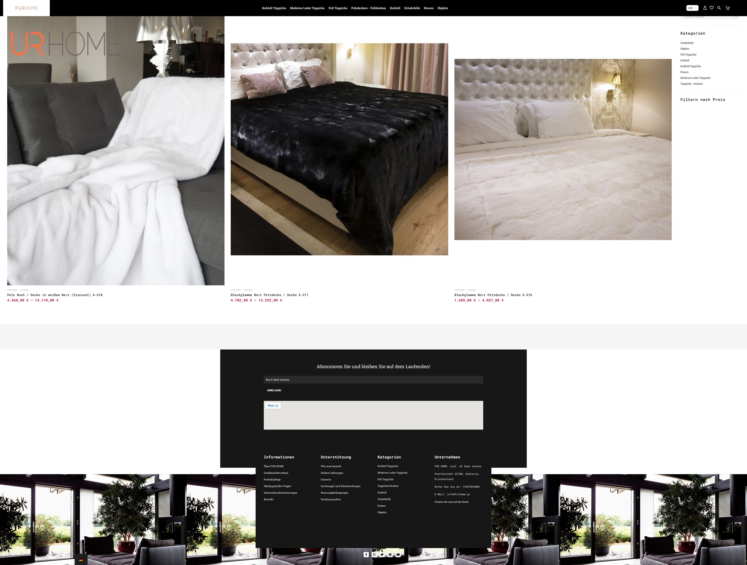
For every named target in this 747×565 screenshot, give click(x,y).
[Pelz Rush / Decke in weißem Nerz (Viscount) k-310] (115, 149)
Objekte (443, 8)
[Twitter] (382, 554)
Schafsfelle (412, 8)
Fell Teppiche (338, 8)
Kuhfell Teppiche (274, 8)
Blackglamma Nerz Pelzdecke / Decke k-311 (270, 295)
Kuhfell (395, 8)
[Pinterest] (390, 554)
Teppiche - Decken (691, 83)
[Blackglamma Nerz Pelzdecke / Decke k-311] (339, 149)
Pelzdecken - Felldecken (368, 8)
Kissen (429, 8)
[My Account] (705, 8)
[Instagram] (374, 554)
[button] (719, 8)
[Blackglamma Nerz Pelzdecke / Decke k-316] (563, 149)
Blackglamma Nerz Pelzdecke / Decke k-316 (493, 295)
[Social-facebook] (366, 554)
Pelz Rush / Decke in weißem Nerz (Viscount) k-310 (55, 295)
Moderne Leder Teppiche (307, 8)
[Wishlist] (711, 8)
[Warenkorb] (727, 8)
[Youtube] (398, 554)
